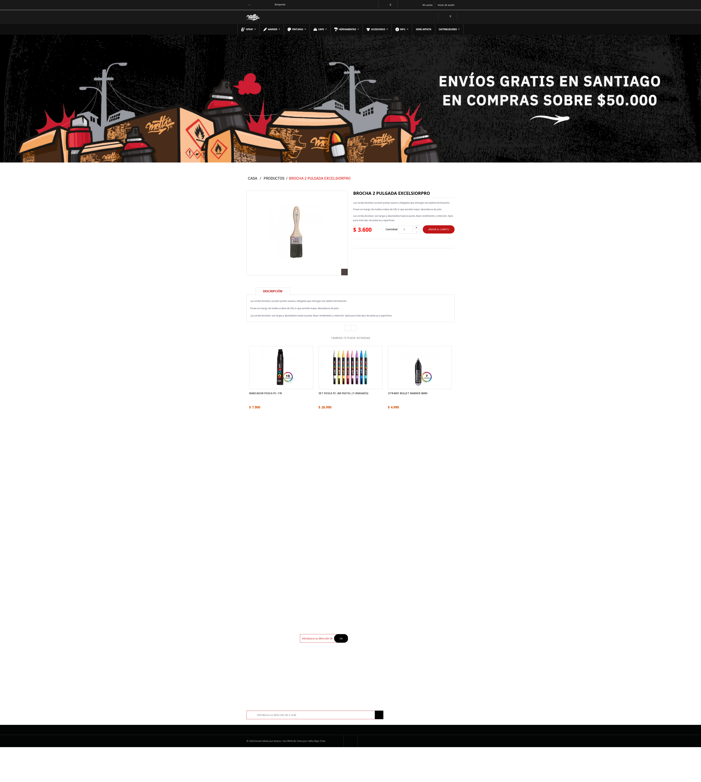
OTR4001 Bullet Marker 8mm (407, 393)
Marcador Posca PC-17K (265, 393)
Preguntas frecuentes (368, 658)
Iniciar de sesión (446, 5)
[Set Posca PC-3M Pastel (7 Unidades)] (350, 367)
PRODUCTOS (274, 178)
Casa (252, 178)
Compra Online (364, 641)
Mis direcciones (418, 641)
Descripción (272, 291)
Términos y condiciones (369, 647)
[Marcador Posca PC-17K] (281, 367)
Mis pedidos (415, 635)
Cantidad (391, 229)
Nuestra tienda (364, 635)
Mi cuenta (415, 627)
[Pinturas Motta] (270, 17)
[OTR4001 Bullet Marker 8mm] (420, 367)
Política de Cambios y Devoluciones (376, 653)
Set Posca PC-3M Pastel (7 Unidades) (343, 393)
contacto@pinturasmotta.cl (421, 547)
